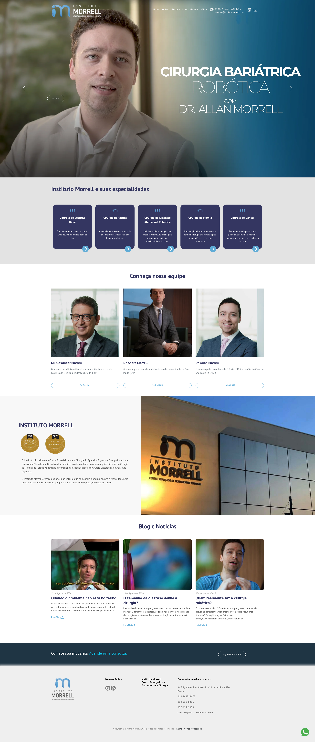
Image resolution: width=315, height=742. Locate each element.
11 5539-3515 (186, 707)
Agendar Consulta (232, 654)
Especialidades (189, 9)
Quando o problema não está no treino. (84, 598)
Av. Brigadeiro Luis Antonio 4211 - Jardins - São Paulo (204, 689)
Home (156, 9)
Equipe (175, 9)
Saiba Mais (85, 385)
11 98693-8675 (186, 696)
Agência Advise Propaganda (189, 728)
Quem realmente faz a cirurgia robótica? (221, 600)
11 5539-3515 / (222, 9)
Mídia (202, 9)
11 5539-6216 (186, 701)
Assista (55, 98)
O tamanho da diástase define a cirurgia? (150, 600)
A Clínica (165, 9)
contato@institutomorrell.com (229, 12)
